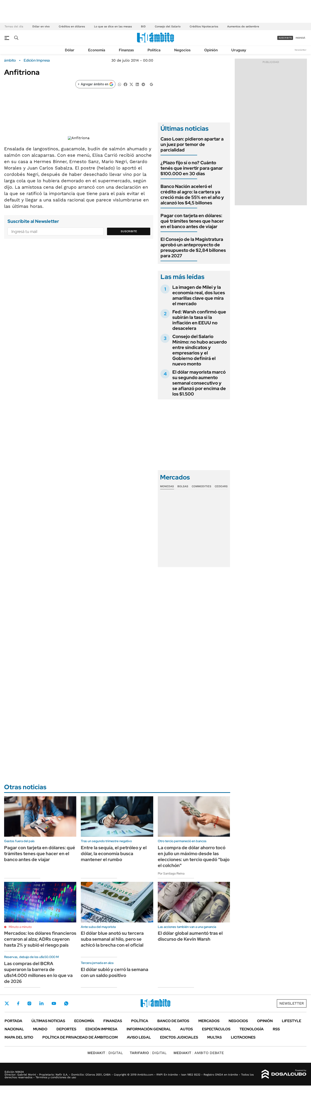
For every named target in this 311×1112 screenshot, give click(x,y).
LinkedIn (41, 1003)
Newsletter (300, 50)
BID (143, 26)
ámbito (10, 60)
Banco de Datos (173, 1020)
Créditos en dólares (72, 26)
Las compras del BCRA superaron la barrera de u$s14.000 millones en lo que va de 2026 (38, 972)
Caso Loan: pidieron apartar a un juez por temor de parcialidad (192, 144)
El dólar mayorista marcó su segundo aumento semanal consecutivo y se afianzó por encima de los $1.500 (199, 383)
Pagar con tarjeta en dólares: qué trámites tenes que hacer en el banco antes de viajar (192, 221)
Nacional (14, 1029)
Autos (186, 1029)
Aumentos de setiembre (243, 26)
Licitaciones (243, 1037)
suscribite (285, 37)
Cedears (221, 486)
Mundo (40, 1029)
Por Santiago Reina (171, 873)
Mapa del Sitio (19, 1037)
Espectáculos (216, 1029)
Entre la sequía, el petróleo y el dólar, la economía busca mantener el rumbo (114, 853)
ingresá (300, 37)
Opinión (211, 50)
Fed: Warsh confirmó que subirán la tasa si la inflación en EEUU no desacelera (199, 320)
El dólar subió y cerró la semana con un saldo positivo (114, 972)
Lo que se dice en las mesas (113, 26)
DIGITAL (105, 1053)
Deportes (66, 1029)
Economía (96, 50)
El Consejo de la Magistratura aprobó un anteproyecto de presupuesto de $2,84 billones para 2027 (193, 247)
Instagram (29, 1003)
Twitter (7, 1003)
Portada (13, 1020)
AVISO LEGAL (139, 1037)
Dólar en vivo (41, 26)
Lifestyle (291, 1020)
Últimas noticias (48, 1020)
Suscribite (129, 231)
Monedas (167, 486)
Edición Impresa (101, 1029)
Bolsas (182, 486)
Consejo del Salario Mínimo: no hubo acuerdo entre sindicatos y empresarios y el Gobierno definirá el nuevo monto (199, 350)
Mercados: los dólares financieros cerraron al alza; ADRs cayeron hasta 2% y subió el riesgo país (40, 939)
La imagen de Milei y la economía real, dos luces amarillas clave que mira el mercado (198, 295)
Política (154, 50)
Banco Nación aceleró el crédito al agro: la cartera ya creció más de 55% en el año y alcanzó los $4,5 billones (192, 194)
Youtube (53, 1003)
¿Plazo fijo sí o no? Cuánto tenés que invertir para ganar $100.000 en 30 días (192, 168)
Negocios (182, 50)
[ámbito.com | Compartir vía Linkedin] (137, 84)
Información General (149, 1029)
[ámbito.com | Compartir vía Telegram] (143, 84)
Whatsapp (66, 1003)
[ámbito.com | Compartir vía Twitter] (131, 84)
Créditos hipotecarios (204, 26)
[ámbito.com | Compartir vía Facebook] (125, 84)
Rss (276, 1029)
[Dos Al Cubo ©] (284, 1074)
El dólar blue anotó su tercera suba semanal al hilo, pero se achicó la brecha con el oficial (112, 939)
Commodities (201, 486)
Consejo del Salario (168, 26)
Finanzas (126, 50)
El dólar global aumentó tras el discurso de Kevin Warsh (190, 936)
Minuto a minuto (20, 927)
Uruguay (238, 50)
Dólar (69, 50)
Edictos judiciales (179, 1037)
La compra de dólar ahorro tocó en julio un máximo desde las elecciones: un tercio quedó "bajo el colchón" (193, 856)
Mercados (208, 1020)
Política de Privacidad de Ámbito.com (80, 1037)
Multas (214, 1037)
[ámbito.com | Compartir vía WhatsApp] (119, 84)
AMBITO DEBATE (198, 1053)
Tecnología (252, 1029)
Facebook (18, 1003)
